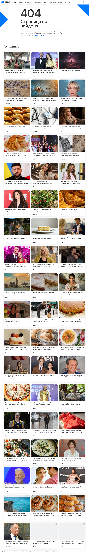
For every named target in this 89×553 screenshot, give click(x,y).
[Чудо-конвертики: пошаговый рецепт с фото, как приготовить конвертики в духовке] (17, 120)
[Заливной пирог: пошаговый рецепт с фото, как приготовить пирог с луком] (72, 314)
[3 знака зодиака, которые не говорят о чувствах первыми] (17, 231)
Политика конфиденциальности (54, 551)
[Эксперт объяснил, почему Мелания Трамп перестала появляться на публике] (72, 176)
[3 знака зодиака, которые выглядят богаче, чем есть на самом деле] (72, 397)
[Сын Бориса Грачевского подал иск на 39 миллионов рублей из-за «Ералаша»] (72, 369)
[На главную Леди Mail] (7, 2)
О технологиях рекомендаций (37, 551)
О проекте (26, 551)
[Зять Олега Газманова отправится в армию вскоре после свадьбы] (17, 480)
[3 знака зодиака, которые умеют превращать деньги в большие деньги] (72, 286)
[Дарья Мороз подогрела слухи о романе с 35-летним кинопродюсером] (72, 92)
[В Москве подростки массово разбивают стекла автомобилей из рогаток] (44, 92)
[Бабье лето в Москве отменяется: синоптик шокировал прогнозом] (44, 425)
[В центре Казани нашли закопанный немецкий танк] (72, 148)
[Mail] (2, 2)
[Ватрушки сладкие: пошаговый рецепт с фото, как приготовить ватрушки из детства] (44, 508)
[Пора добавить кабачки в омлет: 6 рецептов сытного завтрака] (72, 342)
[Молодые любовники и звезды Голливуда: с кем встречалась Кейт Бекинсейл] (72, 480)
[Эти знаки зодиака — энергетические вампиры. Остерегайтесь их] (44, 176)
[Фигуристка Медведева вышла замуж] (44, 369)
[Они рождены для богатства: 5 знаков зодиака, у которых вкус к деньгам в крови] (72, 120)
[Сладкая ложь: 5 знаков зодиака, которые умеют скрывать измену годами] (72, 259)
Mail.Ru (3, 551)
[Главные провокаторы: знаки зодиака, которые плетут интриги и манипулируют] (72, 231)
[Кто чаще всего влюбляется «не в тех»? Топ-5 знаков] (17, 369)
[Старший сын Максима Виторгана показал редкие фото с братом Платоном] (72, 536)
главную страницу (39, 35)
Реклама (16, 551)
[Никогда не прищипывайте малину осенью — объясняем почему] (44, 203)
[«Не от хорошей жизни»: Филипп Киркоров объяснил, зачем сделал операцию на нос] (44, 397)
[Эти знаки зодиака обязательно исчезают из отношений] (44, 536)
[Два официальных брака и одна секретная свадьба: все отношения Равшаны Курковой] (17, 203)
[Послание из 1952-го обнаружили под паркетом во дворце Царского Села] (17, 92)
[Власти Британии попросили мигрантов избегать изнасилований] (17, 286)
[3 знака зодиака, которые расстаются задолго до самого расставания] (44, 480)
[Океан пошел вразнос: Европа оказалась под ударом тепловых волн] (17, 508)
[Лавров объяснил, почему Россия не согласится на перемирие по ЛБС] (17, 536)
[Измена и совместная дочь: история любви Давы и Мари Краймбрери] (17, 259)
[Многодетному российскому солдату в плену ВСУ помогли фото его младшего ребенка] (17, 65)
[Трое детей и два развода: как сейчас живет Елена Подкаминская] (72, 452)
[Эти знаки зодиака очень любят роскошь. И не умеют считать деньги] (44, 259)
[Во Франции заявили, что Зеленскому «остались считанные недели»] (17, 176)
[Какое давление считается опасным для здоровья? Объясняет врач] (44, 120)
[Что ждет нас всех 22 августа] (72, 65)
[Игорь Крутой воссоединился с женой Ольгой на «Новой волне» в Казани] (44, 65)
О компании (10, 551)
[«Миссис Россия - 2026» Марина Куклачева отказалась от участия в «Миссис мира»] (44, 148)
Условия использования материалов (73, 551)
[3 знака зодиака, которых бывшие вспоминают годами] (17, 314)
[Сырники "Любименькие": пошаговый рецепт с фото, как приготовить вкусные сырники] (17, 148)
